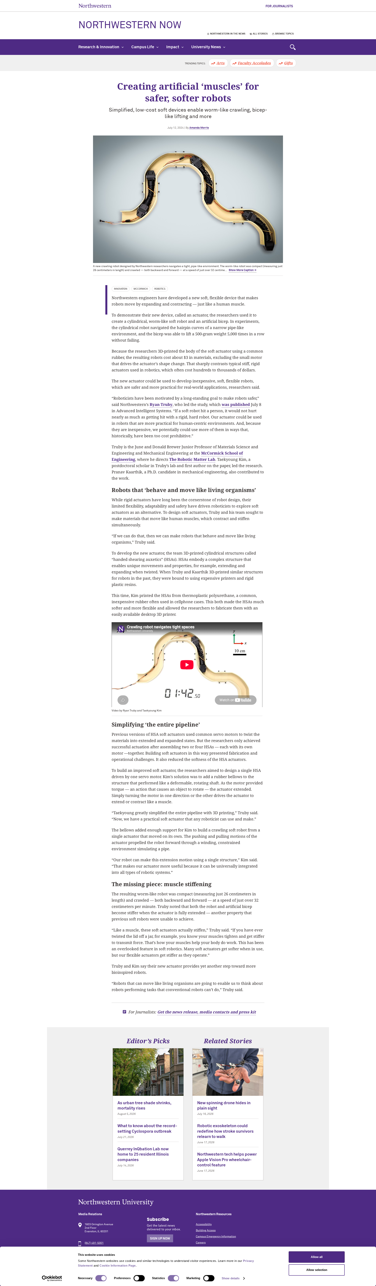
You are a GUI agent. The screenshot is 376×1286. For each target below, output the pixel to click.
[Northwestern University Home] (95, 6)
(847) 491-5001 (94, 1243)
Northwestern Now (129, 25)
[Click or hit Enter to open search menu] (293, 47)
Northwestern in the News (227, 34)
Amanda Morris (199, 127)
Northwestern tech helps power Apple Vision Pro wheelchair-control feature (227, 1159)
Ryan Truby (161, 404)
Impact (173, 47)
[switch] (139, 1278)
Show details (231, 1278)
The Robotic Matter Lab (192, 459)
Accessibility (204, 1224)
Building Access (206, 1230)
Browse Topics (284, 34)
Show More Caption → (242, 270)
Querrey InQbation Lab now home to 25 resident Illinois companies (143, 1154)
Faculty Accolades (254, 63)
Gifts (288, 63)
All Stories (260, 34)
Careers (201, 1242)
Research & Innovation (99, 47)
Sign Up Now (160, 1238)
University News (206, 47)
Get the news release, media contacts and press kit (206, 1012)
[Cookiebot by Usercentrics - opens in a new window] (52, 1278)
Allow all (317, 1257)
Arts (221, 63)
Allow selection (316, 1269)
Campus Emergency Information (216, 1236)
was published (236, 404)
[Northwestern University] (188, 1202)
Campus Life (143, 47)
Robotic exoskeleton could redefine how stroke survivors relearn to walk (225, 1131)
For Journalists (279, 6)
